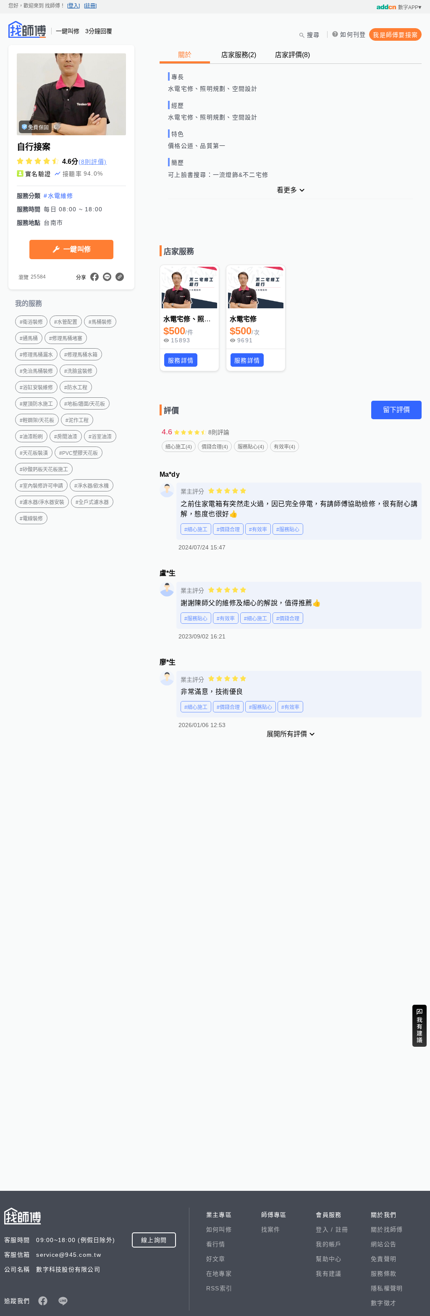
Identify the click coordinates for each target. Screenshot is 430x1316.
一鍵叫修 (77, 249)
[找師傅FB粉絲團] (43, 1301)
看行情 (215, 1244)
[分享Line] (107, 277)
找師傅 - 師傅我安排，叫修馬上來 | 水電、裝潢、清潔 (27, 29)
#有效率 (258, 530)
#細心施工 (195, 530)
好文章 (215, 1259)
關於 (184, 54)
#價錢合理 (228, 530)
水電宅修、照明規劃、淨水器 (207, 319)
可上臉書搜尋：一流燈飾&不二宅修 (218, 174)
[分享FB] (94, 277)
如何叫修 (219, 1229)
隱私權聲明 (387, 1288)
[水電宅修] (255, 287)
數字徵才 (383, 1303)
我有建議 (328, 1273)
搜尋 (313, 35)
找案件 (271, 1229)
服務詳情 (181, 360)
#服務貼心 (287, 530)
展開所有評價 (287, 734)
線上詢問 (154, 1240)
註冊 (342, 1229)
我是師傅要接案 (395, 35)
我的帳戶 (328, 1244)
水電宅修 (243, 319)
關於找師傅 (387, 1229)
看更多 (287, 190)
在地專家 (219, 1273)
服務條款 (383, 1273)
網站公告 (383, 1244)
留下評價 (396, 409)
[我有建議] (419, 1026)
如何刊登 (353, 34)
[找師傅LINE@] (63, 1301)
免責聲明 (383, 1259)
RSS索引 (219, 1288)
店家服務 (238, 54)
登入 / (325, 1229)
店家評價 (292, 54)
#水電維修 (58, 195)
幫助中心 (328, 1259)
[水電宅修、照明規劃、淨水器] (189, 287)
